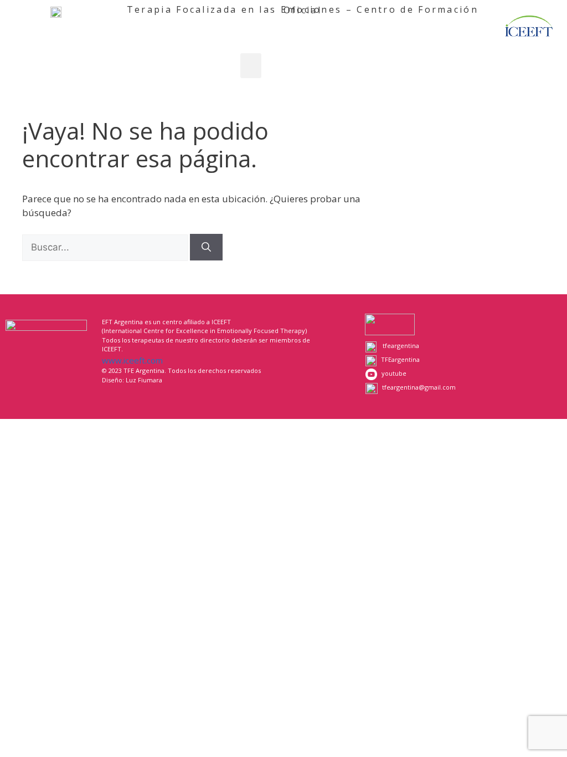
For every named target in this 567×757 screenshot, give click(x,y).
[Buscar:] (106, 247)
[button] (250, 65)
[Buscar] (206, 247)
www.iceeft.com (132, 360)
